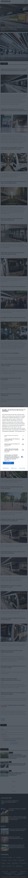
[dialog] (14, 439)
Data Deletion (6, 468)
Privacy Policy (22, 468)
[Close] (25, 410)
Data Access (14, 468)
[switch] (22, 439)
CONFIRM (8, 463)
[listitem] (14, 436)
